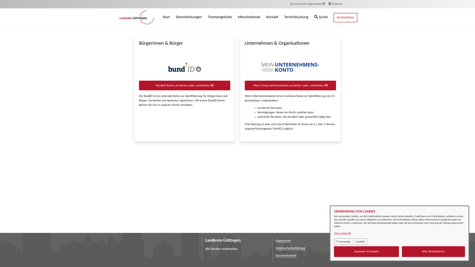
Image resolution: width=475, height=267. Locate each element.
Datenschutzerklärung (290, 248)
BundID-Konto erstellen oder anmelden (183, 85)
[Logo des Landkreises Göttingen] (137, 17)
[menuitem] (166, 17)
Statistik (360, 241)
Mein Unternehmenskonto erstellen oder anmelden (289, 85)
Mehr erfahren (341, 233)
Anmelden (345, 17)
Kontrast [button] (337, 4)
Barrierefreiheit (286, 256)
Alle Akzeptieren (433, 251)
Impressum (283, 241)
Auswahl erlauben (366, 251)
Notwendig (344, 241)
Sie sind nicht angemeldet (306, 4)
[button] (321, 17)
